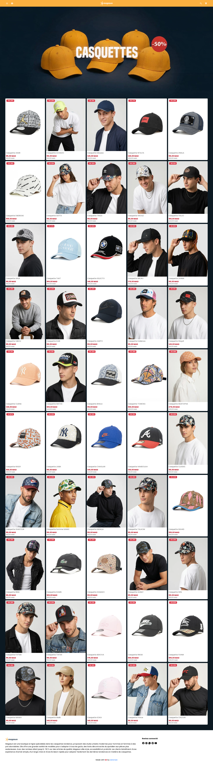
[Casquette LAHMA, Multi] (188, 250)
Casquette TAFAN (54, 654)
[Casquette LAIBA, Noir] (66, 438)
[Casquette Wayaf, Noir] (188, 313)
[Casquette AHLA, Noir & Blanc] (25, 250)
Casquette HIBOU (13, 341)
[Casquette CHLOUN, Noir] (188, 689)
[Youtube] (155, 743)
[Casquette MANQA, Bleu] (106, 501)
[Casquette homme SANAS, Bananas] (66, 501)
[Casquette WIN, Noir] (188, 564)
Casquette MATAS (54, 404)
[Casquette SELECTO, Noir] (106, 250)
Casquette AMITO (95, 341)
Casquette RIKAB (135, 654)
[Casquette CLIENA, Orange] (25, 375)
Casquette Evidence (136, 341)
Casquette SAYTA (54, 215)
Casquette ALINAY (135, 592)
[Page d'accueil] (106, 3)
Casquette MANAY (14, 717)
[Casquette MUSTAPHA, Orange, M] (188, 375)
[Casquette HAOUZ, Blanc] (147, 187)
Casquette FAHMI (176, 654)
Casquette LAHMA (176, 278)
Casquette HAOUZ (136, 215)
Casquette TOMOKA (136, 404)
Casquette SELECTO (96, 278)
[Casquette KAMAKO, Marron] (106, 564)
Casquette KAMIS (54, 592)
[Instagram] (146, 743)
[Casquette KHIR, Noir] (66, 313)
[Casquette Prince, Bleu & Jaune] (147, 689)
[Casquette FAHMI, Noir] (188, 626)
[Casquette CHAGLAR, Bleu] (106, 438)
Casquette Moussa (95, 153)
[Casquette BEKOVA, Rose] (106, 626)
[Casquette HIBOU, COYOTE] (25, 313)
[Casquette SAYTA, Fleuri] (66, 187)
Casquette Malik (54, 717)
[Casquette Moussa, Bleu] (106, 124)
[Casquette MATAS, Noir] (66, 375)
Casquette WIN (175, 592)
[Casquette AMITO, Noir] (106, 313)
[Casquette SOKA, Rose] (106, 689)
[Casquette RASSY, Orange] (25, 438)
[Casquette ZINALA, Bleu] (188, 124)
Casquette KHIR (53, 341)
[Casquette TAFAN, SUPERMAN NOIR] (66, 626)
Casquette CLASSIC (177, 466)
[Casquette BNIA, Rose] (25, 564)
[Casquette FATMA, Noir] (25, 626)
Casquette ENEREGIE (15, 215)
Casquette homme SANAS (58, 529)
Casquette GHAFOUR (15, 529)
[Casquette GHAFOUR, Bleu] (25, 501)
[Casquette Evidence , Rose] (147, 313)
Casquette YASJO (176, 215)
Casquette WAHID (176, 529)
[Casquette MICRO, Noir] (147, 250)
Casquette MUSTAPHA (178, 404)
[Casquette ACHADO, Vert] (66, 124)
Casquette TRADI (94, 215)
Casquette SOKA (94, 717)
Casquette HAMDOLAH (138, 466)
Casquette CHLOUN (177, 717)
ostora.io (113, 760)
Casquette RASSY (13, 466)
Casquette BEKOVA (95, 654)
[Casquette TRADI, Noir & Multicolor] (106, 187)
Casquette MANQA (95, 529)
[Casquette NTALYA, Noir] (147, 124)
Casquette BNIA (13, 592)
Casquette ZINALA (176, 153)
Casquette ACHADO (55, 153)
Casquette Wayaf (176, 341)
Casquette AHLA (13, 278)
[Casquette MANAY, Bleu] (25, 689)
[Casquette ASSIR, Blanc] (25, 124)
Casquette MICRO (135, 278)
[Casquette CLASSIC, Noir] (188, 438)
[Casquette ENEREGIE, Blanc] (25, 187)
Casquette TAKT (54, 278)
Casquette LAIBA (54, 466)
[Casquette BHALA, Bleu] (106, 375)
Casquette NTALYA (136, 153)
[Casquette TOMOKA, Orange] (147, 375)
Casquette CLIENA (14, 404)
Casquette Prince (135, 717)
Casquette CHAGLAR (96, 466)
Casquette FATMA (14, 654)
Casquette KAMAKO (96, 592)
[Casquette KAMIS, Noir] (66, 564)
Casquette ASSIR (13, 153)
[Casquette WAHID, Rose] (188, 501)
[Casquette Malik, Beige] (66, 689)
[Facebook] (143, 743)
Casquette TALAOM (136, 529)
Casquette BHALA (95, 404)
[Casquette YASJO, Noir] (188, 187)
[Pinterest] (152, 743)
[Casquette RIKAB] (147, 626)
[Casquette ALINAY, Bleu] (147, 564)
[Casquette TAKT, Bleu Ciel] (66, 250)
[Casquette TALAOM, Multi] (147, 501)
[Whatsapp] (149, 743)
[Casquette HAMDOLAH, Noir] (147, 438)
